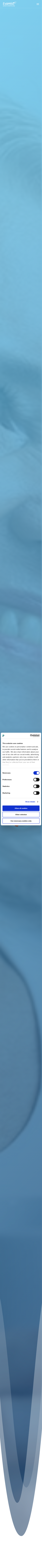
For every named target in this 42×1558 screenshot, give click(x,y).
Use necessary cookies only (21, 821)
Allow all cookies (21, 808)
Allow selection (21, 814)
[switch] (36, 779)
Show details (30, 802)
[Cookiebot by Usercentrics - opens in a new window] (30, 735)
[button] (38, 4)
